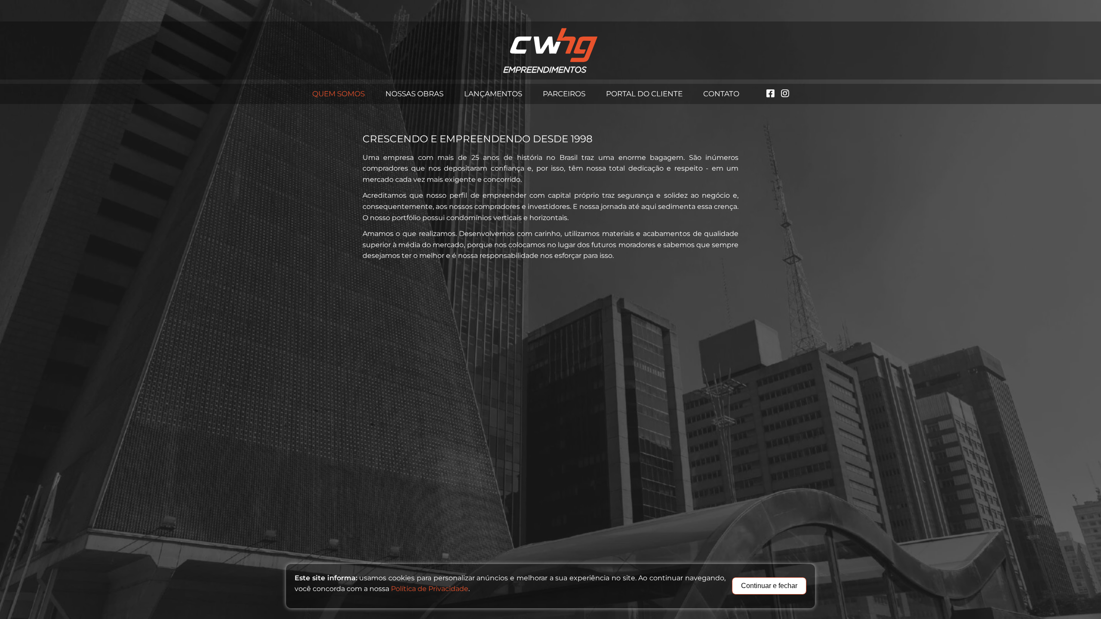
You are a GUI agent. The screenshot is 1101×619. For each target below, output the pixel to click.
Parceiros (564, 93)
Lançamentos (493, 93)
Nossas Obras (414, 93)
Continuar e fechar (769, 585)
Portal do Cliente (644, 93)
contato (721, 93)
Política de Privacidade (429, 589)
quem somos (338, 93)
